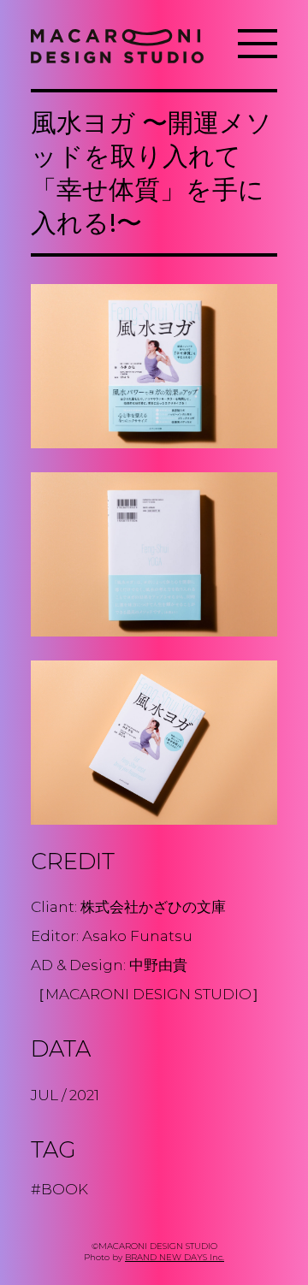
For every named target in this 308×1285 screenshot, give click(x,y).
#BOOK (59, 1189)
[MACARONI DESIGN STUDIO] (117, 44)
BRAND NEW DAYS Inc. (174, 1257)
